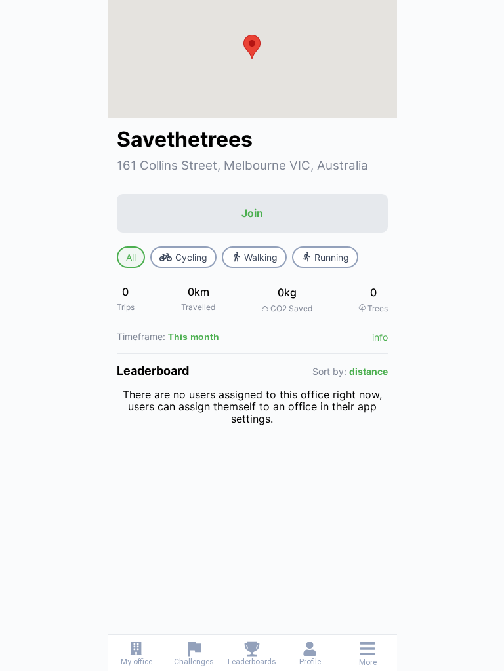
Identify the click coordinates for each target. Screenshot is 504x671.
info (380, 337)
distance (368, 371)
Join (252, 213)
